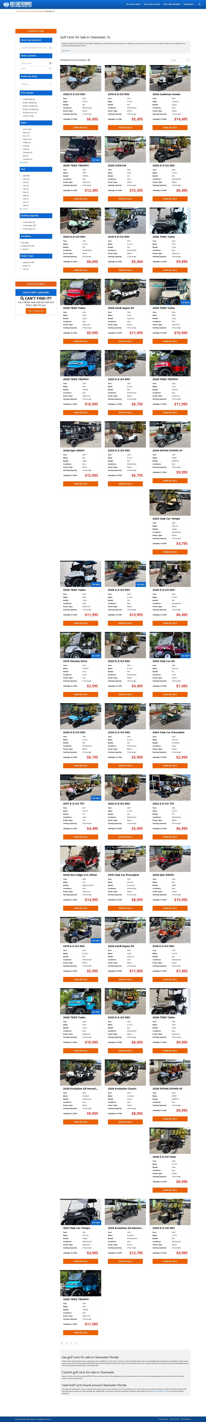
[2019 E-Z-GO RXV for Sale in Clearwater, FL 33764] (125, 98)
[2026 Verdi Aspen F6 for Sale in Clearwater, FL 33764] (125, 312)
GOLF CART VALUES (152, 4)
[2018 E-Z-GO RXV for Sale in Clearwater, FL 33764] (170, 950)
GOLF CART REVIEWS (171, 4)
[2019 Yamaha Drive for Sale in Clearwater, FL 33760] (80, 665)
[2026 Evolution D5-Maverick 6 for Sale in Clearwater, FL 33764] (125, 1232)
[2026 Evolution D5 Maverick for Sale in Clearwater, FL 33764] (80, 1092)
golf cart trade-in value (161, 1391)
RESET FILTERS (37, 31)
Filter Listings (36, 284)
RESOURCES (188, 4)
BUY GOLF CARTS (134, 4)
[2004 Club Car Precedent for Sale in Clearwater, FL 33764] (170, 736)
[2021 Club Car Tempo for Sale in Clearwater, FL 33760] (80, 1232)
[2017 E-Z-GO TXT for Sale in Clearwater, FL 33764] (80, 807)
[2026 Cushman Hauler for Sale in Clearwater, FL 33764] (170, 98)
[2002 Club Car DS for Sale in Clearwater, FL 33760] (170, 665)
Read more (66, 51)
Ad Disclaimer (186, 1419)
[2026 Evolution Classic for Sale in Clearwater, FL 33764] (125, 1092)
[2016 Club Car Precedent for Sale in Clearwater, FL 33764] (125, 879)
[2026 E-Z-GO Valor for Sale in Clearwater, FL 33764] (170, 1161)
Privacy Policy (163, 1419)
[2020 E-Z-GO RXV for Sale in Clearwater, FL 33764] (80, 98)
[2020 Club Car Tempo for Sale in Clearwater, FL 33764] (170, 522)
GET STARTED (36, 311)
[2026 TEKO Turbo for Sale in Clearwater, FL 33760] (170, 241)
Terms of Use (174, 1419)
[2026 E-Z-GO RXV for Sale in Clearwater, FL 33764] (125, 594)
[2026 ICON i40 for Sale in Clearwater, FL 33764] (125, 169)
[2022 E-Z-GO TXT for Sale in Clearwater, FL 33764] (170, 807)
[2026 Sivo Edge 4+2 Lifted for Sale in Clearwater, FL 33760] (80, 879)
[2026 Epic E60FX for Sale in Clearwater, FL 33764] (80, 454)
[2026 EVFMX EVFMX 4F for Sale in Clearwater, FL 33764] (170, 453)
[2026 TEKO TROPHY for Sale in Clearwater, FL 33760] (80, 169)
